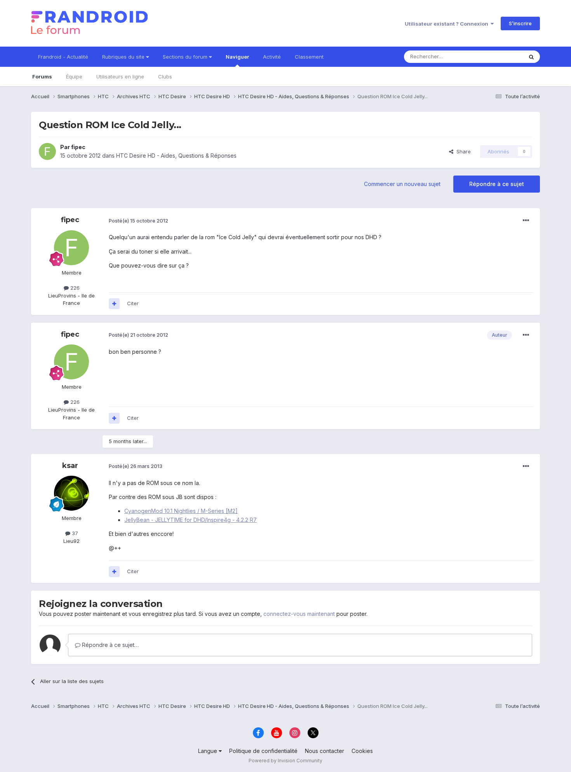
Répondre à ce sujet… (109, 645)
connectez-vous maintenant (299, 613)
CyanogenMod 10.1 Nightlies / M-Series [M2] (181, 511)
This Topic (500, 56)
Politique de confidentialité (263, 751)
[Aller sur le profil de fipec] (47, 151)
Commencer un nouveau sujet (402, 184)
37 (74, 533)
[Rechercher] (531, 56)
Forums (42, 76)
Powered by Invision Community (285, 760)
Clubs (165, 76)
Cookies (362, 751)
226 (74, 288)
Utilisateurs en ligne (120, 76)
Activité (272, 57)
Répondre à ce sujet (496, 184)
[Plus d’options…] (526, 220)
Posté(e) (138, 220)
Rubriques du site (124, 57)
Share (462, 151)
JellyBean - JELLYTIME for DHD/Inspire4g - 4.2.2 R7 (190, 519)
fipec (78, 147)
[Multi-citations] (114, 303)
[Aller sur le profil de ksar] (71, 493)
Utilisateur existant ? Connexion (448, 24)
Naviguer (237, 57)
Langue (208, 751)
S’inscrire (520, 23)
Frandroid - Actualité (63, 57)
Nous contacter (324, 751)
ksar (70, 465)
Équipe (74, 76)
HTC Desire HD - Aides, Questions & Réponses (176, 155)
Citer (133, 303)
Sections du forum (186, 57)
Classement (309, 57)
